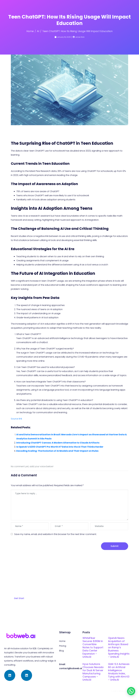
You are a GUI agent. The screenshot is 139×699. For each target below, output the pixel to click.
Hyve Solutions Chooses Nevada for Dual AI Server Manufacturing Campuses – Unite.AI (93, 671)
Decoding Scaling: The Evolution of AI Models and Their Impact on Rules (57, 450)
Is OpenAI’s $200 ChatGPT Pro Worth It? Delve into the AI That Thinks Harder (59, 446)
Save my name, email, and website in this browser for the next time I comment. (55, 534)
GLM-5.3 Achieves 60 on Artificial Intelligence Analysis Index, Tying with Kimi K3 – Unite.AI (118, 671)
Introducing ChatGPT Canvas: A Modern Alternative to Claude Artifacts (57, 442)
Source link (16, 418)
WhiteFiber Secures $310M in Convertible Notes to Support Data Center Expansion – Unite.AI (93, 647)
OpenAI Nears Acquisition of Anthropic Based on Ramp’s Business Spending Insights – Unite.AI (118, 647)
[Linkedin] (9, 675)
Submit (115, 546)
